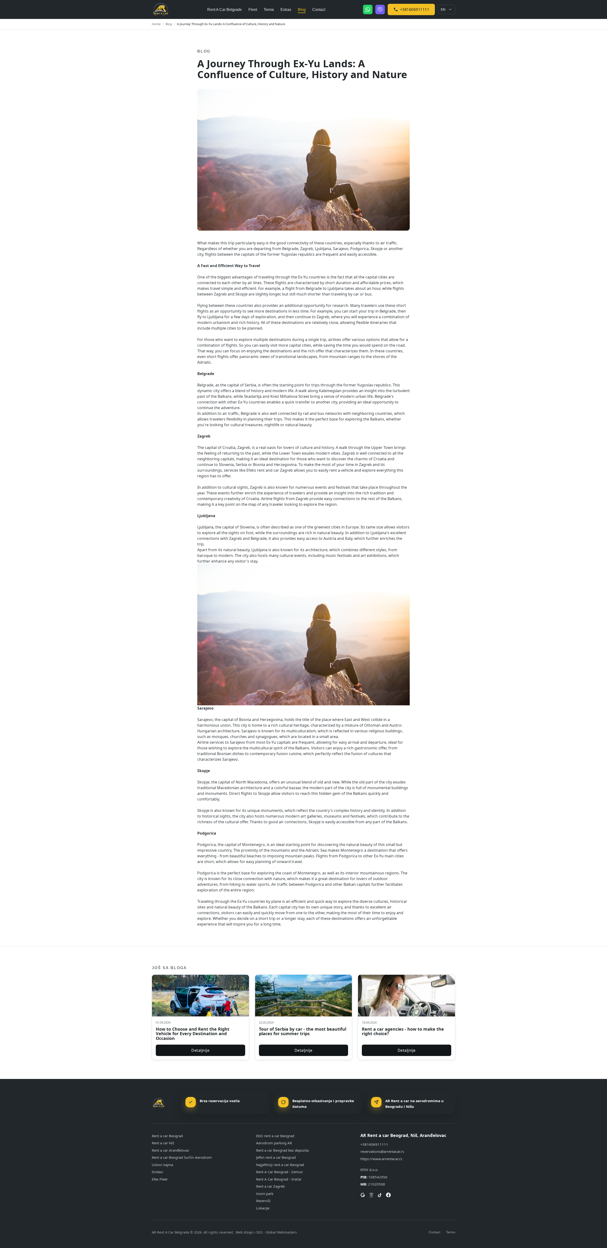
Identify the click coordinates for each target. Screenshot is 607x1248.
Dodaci (157, 1171)
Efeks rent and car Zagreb (269, 470)
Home (156, 24)
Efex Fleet (159, 1179)
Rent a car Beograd (167, 1135)
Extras (286, 10)
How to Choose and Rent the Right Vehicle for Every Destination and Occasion (192, 1033)
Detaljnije (200, 1050)
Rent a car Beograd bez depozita (282, 1150)
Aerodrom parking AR (274, 1143)
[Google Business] (362, 1195)
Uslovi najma (162, 1164)
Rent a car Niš (163, 1143)
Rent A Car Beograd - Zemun (279, 1171)
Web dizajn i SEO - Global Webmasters (266, 1232)
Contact (318, 10)
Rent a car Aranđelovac (170, 1150)
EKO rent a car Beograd (275, 1135)
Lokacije (262, 1208)
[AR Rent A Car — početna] (161, 9)
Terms (269, 10)
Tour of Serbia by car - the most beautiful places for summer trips (302, 1031)
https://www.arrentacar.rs (381, 1158)
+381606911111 (414, 9)
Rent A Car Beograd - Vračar (279, 1179)
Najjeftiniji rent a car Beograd (280, 1164)
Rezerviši (263, 1200)
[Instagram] (371, 1195)
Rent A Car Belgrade (224, 10)
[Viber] (380, 9)
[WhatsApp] (367, 9)
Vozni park (264, 1193)
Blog (302, 10)
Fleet (252, 10)
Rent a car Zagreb (270, 1186)
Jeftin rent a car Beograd (276, 1157)
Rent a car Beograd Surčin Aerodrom (182, 1157)
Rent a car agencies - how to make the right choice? (403, 1031)
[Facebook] (388, 1195)
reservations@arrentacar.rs (382, 1151)
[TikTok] (379, 1195)
